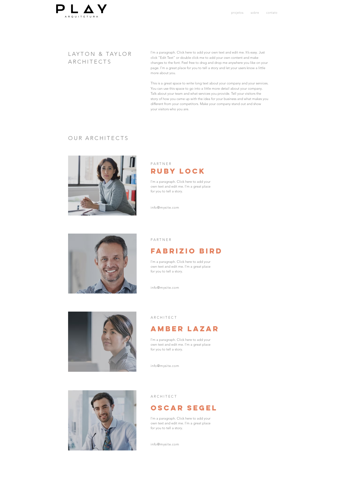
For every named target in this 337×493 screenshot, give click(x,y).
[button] (237, 13)
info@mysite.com (165, 207)
